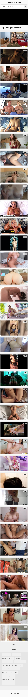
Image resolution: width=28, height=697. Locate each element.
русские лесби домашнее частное (10, 669)
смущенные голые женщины (9, 665)
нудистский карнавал (20, 662)
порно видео (14, 646)
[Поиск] (25, 6)
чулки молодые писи (7, 662)
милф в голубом (6, 655)
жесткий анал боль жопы (8, 683)
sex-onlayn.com (14, 2)
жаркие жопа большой (8, 658)
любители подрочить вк (8, 676)
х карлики (17, 658)
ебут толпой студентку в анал (9, 672)
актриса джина (16, 655)
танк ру (20, 665)
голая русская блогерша (8, 679)
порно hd (14, 648)
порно (14, 644)
